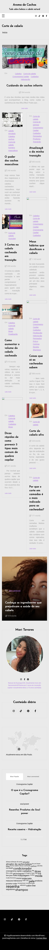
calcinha (39, 866)
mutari (19, 878)
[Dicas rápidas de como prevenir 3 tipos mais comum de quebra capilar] (12, 404)
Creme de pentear (37, 123)
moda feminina (11, 878)
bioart (38, 864)
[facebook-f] (46, 16)
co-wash (9, 868)
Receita (36, 347)
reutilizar (9, 613)
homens (11, 148)
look (39, 873)
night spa (25, 880)
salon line (31, 886)
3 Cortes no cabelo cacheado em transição (12, 252)
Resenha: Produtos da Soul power (24, 812)
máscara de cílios (16, 585)
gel (14, 873)
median (32, 875)
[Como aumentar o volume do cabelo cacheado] (12, 312)
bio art (34, 864)
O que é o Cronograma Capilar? (24, 792)
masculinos (13, 150)
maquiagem (34, 610)
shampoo (21, 889)
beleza (28, 864)
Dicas (10, 331)
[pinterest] (43, 16)
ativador (26, 862)
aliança (8, 862)
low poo (9, 875)
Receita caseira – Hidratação (24, 829)
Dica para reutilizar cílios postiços (21, 598)
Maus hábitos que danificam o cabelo (36, 247)
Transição (37, 142)
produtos (38, 881)
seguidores (10, 889)
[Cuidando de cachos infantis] (24, 56)
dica (20, 610)
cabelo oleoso (19, 866)
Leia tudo (24, 108)
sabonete (23, 885)
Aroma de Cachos (24, 5)
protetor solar (11, 884)
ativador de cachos (15, 864)
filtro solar (9, 873)
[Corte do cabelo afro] (37, 411)
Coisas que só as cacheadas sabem (36, 362)
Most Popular (14, 776)
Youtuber (12, 239)
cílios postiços (11, 610)
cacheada (27, 866)
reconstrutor (22, 883)
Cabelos (18, 74)
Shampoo (37, 350)
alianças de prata (16, 862)
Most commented (33, 776)
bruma (12, 866)
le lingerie (28, 873)
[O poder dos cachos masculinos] (12, 119)
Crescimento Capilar (38, 129)
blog (8, 866)
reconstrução (30, 883)
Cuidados (35, 77)
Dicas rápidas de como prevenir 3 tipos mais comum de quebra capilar (11, 446)
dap (33, 870)
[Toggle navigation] (3, 16)
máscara (26, 878)
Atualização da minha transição (36, 152)
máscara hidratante (14, 881)
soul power (24, 804)
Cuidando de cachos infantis (24, 85)
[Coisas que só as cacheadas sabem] (37, 308)
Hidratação (25, 79)
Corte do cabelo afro (36, 433)
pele (31, 881)
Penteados (37, 136)
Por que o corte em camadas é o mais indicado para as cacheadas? (36, 498)
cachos (11, 139)
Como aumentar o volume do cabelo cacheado (12, 348)
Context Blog (41, 938)
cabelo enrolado (12, 132)
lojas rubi (34, 873)
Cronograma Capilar (21, 77)
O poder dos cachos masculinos (11, 160)
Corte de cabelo (29, 74)
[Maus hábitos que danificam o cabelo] (37, 204)
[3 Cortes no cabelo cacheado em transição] (12, 222)
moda (38, 875)
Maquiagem (26, 582)
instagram (20, 873)
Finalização (13, 334)
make (17, 582)
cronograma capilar (14, 871)
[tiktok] (39, 16)
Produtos (37, 139)
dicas (38, 871)
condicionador (22, 868)
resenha (12, 886)
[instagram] (36, 16)
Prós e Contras (36, 342)
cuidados (26, 871)
